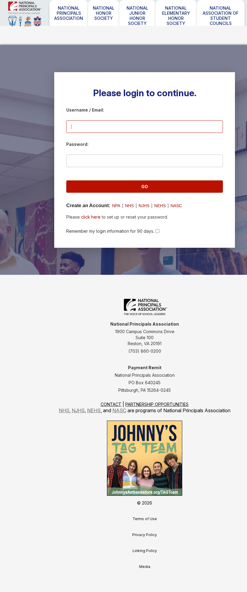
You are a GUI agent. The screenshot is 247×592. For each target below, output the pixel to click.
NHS (129, 205)
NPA (116, 205)
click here (91, 216)
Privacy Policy (144, 534)
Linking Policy (145, 550)
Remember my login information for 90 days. (110, 231)
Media (144, 566)
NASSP (41, 22)
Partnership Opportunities (157, 404)
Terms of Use (145, 519)
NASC (176, 205)
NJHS (144, 205)
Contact (111, 404)
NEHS (160, 205)
